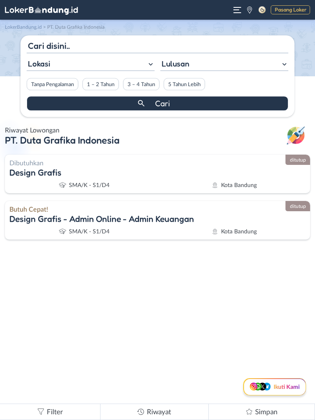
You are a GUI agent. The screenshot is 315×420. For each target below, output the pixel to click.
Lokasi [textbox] (39, 63)
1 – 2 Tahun (100, 84)
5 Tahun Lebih (184, 84)
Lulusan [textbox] (175, 63)
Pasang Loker (290, 9)
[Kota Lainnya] (249, 10)
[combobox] (91, 64)
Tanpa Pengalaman (52, 84)
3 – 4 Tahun (141, 84)
